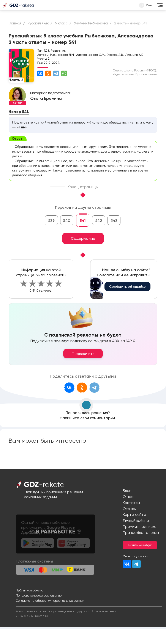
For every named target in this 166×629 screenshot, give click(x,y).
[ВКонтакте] (40, 73)
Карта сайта (134, 514)
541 (83, 220)
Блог (127, 490)
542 (98, 220)
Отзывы (129, 508)
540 (66, 220)
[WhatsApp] (64, 73)
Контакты (131, 502)
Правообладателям (141, 532)
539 (51, 220)
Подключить (83, 353)
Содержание (83, 238)
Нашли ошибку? (140, 545)
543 (114, 220)
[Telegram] (56, 73)
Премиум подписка (140, 526)
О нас (128, 496)
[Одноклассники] (48, 73)
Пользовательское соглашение (39, 595)
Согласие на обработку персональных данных (50, 600)
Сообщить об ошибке (127, 286)
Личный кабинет (137, 520)
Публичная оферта (29, 590)
